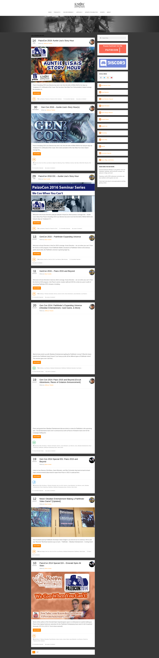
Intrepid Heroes (105, 119)
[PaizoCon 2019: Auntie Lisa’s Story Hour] (63, 64)
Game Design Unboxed (107, 112)
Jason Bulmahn (77, 293)
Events (102, 12)
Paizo (63, 162)
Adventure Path (38, 445)
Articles (79, 12)
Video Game (60, 447)
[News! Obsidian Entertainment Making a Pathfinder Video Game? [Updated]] (63, 522)
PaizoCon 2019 (53, 99)
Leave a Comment (82, 99)
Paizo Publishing (44, 487)
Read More (37, 93)
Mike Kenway (65, 259)
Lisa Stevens (42, 99)
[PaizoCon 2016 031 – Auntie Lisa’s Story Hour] (63, 197)
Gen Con (37, 162)
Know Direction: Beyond (107, 99)
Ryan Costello (47, 179)
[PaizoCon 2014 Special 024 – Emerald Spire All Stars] (63, 595)
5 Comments (37, 555)
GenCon (46, 259)
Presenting (104, 133)
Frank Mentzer (52, 639)
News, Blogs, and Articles (107, 160)
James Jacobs (59, 639)
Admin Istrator (48, 464)
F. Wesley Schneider (48, 293)
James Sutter (66, 639)
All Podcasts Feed (105, 85)
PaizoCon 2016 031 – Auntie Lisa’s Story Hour (58, 176)
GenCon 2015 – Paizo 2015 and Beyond (57, 271)
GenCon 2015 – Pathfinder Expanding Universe (60, 237)
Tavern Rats (104, 139)
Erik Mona (41, 259)
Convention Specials (69, 99)
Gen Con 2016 (42, 162)
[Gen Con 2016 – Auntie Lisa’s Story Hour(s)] (63, 128)
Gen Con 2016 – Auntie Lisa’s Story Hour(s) (60, 107)
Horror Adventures (69, 293)
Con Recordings (68, 12)
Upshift (103, 146)
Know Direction (105, 92)
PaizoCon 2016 (53, 228)
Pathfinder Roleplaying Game (50, 447)
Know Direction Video (39, 371)
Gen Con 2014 (60, 485)
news (76, 445)
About (109, 12)
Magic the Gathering (57, 162)
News (50, 12)
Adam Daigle (42, 551)
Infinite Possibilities (91, 12)
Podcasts (57, 12)
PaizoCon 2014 (36, 640)
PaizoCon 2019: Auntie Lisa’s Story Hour (56, 40)
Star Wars (77, 162)
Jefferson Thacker (48, 43)
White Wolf (81, 162)
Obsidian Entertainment (55, 368)
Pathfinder (67, 162)
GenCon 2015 (51, 259)
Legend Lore (104, 126)
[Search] (100, 37)
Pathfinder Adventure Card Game (73, 368)
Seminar (60, 99)
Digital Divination (105, 105)
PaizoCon (47, 99)
